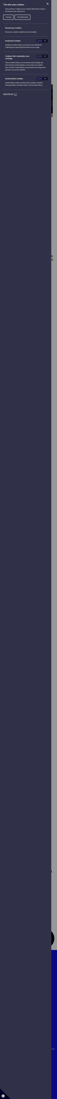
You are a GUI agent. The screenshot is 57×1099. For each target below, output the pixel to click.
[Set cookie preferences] (5, 1093)
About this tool (9, 94)
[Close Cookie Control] (47, 3)
